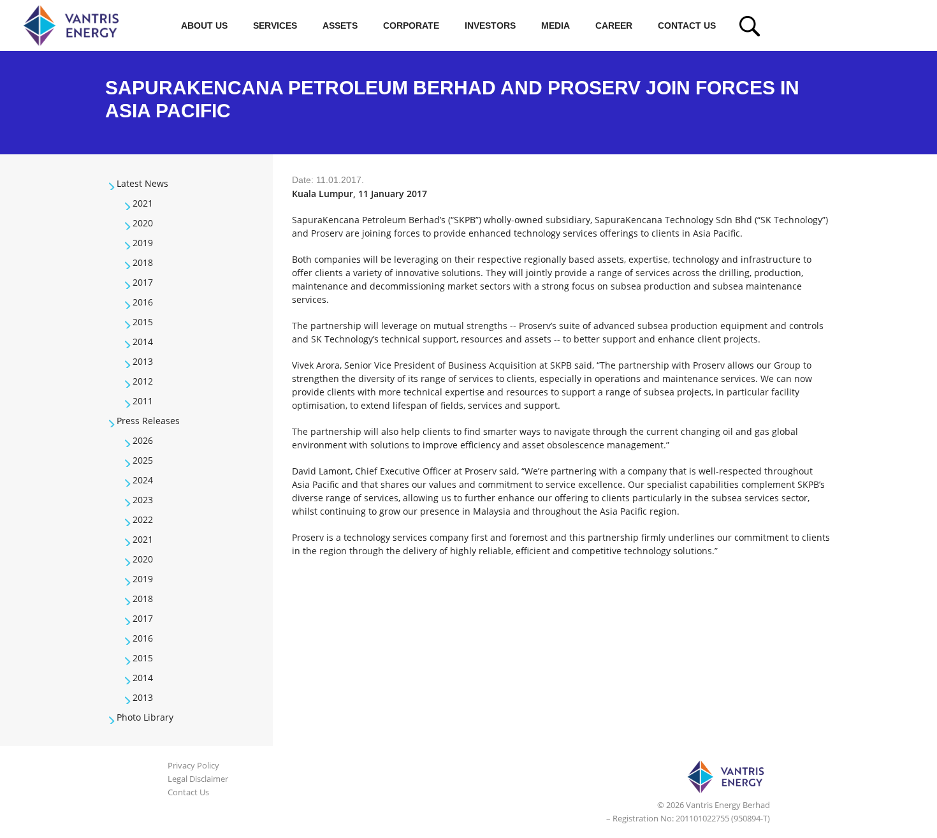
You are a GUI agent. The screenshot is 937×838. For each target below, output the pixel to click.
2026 (143, 440)
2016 (143, 302)
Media (555, 25)
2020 (143, 223)
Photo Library (145, 717)
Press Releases (148, 421)
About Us (204, 25)
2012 (143, 381)
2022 (143, 519)
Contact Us (687, 25)
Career (613, 25)
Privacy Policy (193, 765)
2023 (143, 500)
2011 (143, 401)
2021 (143, 203)
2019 (143, 243)
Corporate (411, 25)
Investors (490, 25)
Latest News (142, 183)
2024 (143, 480)
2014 (143, 341)
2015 (143, 322)
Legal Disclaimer (198, 778)
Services (275, 25)
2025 (143, 460)
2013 (143, 361)
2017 (143, 282)
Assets (340, 25)
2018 (143, 262)
